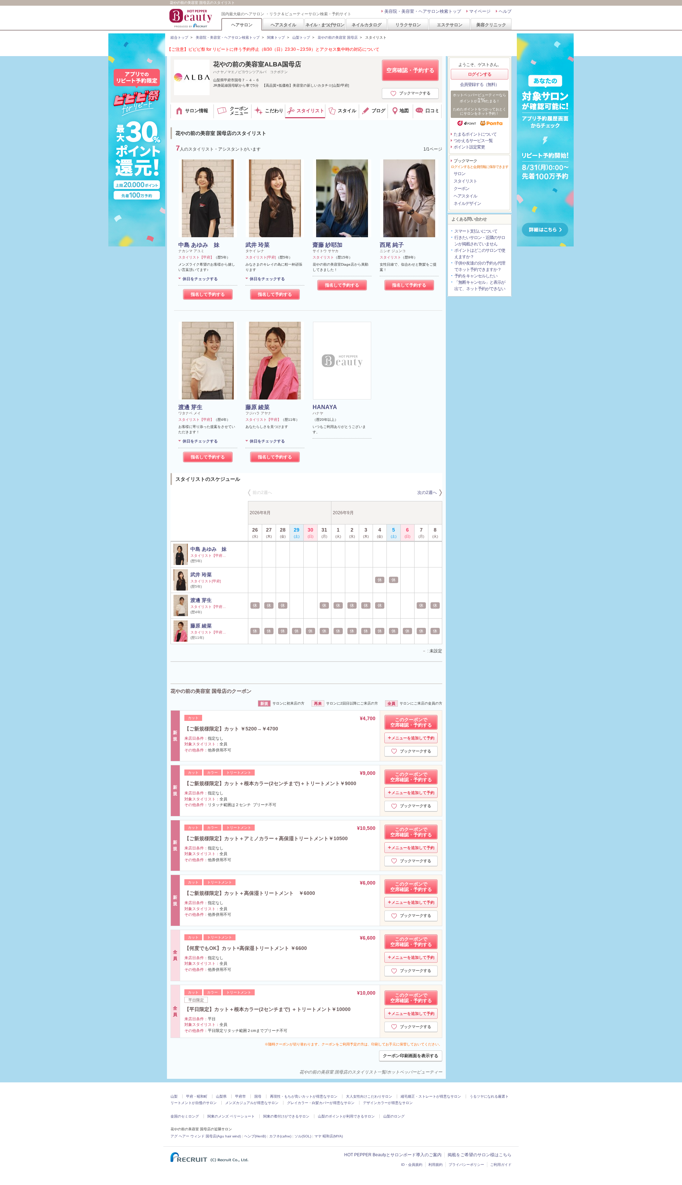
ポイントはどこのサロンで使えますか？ (479, 253)
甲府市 (240, 1096)
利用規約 (435, 1165)
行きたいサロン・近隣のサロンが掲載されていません (479, 240)
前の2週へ (262, 492)
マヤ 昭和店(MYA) (328, 1136)
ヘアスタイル (283, 24)
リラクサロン (408, 24)
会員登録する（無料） (479, 84)
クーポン (461, 188)
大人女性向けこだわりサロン (369, 1096)
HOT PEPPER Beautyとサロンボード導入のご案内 (393, 1154)
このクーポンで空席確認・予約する (411, 722)
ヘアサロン (242, 24)
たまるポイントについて (475, 134)
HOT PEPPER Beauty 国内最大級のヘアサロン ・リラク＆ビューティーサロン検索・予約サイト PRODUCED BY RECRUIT (191, 18)
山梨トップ (301, 37)
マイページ (480, 11)
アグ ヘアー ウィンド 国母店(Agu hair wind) (205, 1136)
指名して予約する (208, 294)
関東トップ (276, 37)
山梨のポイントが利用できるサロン (346, 1116)
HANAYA (325, 407)
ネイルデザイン (467, 203)
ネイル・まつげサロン (324, 24)
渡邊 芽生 (190, 407)
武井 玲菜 (257, 245)
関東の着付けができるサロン (286, 1116)
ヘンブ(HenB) (255, 1136)
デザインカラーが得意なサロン (388, 1103)
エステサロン (449, 24)
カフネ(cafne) (280, 1136)
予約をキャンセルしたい (475, 275)
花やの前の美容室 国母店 (338, 37)
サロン (459, 173)
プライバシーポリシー (466, 1165)
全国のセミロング (184, 1116)
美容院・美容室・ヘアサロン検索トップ (422, 11)
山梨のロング (394, 1116)
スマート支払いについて (475, 231)
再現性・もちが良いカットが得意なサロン (303, 1096)
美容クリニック (491, 24)
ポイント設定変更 (469, 147)
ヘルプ (505, 11)
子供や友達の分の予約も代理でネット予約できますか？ (479, 266)
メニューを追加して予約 (412, 738)
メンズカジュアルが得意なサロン (251, 1103)
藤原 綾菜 (257, 407)
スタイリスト (465, 181)
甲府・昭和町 (196, 1096)
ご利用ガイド (501, 1165)
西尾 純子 (392, 245)
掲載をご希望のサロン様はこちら (480, 1154)
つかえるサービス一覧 (473, 140)
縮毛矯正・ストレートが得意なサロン (431, 1096)
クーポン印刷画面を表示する (410, 1055)
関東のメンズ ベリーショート (231, 1116)
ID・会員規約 (411, 1165)
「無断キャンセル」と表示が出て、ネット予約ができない (479, 285)
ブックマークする (415, 93)
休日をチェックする (200, 279)
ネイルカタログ (366, 24)
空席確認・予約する (410, 70)
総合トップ (179, 37)
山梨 (174, 1096)
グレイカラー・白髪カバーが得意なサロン (320, 1103)
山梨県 (221, 1096)
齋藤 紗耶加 (327, 245)
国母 (257, 1096)
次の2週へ (427, 492)
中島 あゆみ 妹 (199, 245)
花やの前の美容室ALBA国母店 (257, 64)
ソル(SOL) (302, 1136)
